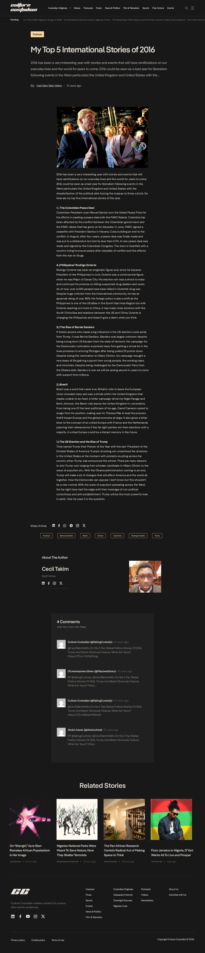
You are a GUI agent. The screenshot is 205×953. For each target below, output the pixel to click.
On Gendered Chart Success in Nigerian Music (77, 20)
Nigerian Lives (120, 906)
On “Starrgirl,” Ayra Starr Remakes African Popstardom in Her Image (30, 850)
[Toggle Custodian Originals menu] (70, 8)
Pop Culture (158, 8)
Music (99, 8)
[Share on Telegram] (71, 526)
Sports (146, 8)
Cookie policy (38, 940)
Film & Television (131, 8)
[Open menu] (192, 8)
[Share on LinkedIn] (53, 526)
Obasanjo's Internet (123, 894)
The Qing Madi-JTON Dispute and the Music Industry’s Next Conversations (139, 20)
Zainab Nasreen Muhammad (67, 862)
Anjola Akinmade (110, 862)
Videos (77, 8)
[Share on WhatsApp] (64, 526)
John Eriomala (15, 862)
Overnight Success (122, 900)
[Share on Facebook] (59, 526)
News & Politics (112, 8)
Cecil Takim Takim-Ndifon (49, 85)
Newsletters (147, 900)
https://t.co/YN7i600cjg (83, 656)
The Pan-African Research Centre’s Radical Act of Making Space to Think (124, 850)
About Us (173, 889)
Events (170, 8)
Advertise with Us (177, 894)
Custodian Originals (57, 8)
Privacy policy (18, 940)
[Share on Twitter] (84, 526)
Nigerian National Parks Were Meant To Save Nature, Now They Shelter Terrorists (76, 850)
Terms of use (58, 940)
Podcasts (88, 8)
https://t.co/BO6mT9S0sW (84, 714)
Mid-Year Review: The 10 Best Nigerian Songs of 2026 (26, 20)
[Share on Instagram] (77, 526)
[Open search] (186, 8)
